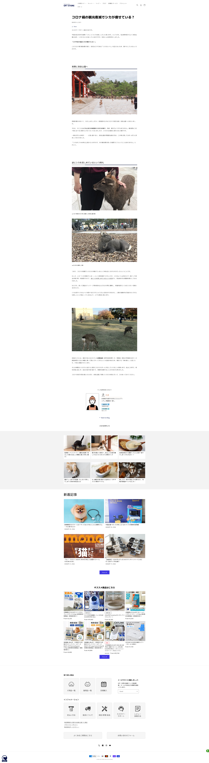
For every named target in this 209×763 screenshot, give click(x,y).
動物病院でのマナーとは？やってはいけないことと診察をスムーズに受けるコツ (83, 526)
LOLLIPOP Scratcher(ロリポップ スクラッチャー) (115, 616)
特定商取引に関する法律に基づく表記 (75, 722)
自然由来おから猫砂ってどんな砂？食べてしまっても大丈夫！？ (131, 454)
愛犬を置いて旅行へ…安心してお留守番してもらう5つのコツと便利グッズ (104, 454)
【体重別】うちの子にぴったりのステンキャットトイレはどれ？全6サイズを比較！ (124, 560)
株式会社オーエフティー (71, 727)
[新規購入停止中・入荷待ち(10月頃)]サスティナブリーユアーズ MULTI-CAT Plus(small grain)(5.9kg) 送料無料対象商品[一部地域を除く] (73, 646)
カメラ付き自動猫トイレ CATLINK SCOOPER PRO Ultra (93, 616)
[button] (82, 3)
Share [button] (75, 26)
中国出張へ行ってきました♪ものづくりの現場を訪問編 (122, 525)
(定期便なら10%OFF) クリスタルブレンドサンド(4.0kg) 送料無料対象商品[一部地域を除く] (73, 614)
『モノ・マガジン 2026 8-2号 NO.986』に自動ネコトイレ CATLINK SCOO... (82, 560)
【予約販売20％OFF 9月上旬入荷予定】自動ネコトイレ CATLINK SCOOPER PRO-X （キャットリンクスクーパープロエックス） (114, 647)
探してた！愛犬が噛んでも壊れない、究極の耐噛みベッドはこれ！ (131, 480)
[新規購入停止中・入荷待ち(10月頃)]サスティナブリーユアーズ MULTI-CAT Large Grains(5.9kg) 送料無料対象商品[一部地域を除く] (94, 645)
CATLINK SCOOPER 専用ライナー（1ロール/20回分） (134, 643)
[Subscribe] (137, 691)
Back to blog (105, 418)
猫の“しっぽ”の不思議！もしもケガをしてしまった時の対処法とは (76, 480)
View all (104, 572)
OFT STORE (102, 759)
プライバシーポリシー (71, 725)
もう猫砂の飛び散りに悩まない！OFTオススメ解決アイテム (104, 480)
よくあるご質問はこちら (83, 735)
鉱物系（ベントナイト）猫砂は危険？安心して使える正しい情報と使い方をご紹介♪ (76, 455)
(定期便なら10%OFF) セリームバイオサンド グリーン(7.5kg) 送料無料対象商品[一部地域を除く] (135, 614)
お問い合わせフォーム (126, 735)
